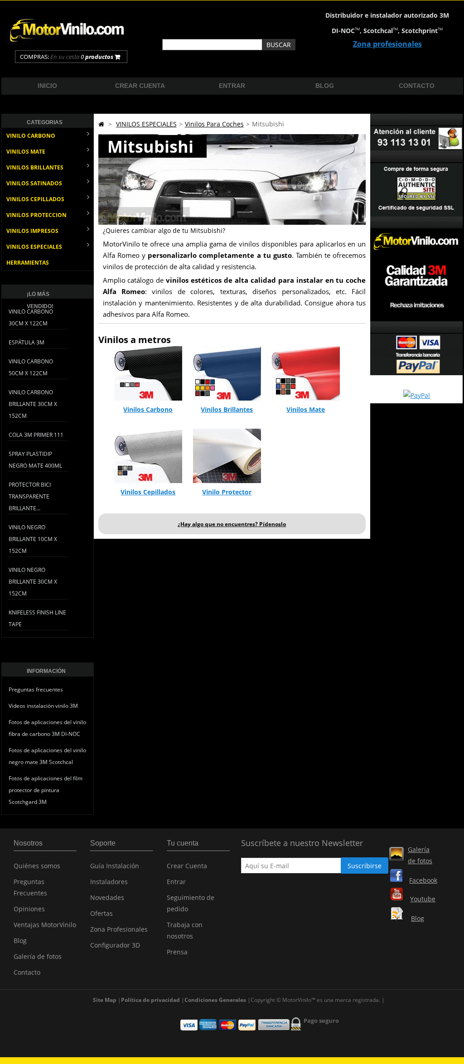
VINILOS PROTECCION (36, 215)
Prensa (177, 952)
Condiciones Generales (215, 1000)
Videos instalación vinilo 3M (43, 706)
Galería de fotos (38, 956)
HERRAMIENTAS (27, 262)
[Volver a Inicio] (101, 124)
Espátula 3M (26, 342)
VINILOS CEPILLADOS (35, 199)
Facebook (423, 880)
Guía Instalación (114, 865)
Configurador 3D (115, 945)
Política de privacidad (150, 1000)
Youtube (422, 899)
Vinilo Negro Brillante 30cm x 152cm (33, 581)
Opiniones (29, 908)
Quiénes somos (37, 865)
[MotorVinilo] (68, 42)
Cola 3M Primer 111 (36, 435)
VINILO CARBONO (30, 136)
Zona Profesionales (119, 929)
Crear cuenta (140, 85)
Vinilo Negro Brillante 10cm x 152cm (33, 539)
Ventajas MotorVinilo (45, 924)
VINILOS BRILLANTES (34, 167)
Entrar (232, 85)
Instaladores (109, 881)
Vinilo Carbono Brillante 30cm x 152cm (33, 404)
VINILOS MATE (25, 151)
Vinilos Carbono (148, 409)
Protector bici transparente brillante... (30, 496)
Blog (324, 85)
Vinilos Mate (305, 409)
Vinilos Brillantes (227, 409)
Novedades (107, 897)
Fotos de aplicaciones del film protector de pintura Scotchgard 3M (45, 790)
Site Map (104, 1000)
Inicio (47, 85)
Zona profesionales (387, 44)
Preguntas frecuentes (36, 689)
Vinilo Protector (226, 492)
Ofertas (101, 913)
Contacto (417, 85)
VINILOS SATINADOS (34, 183)
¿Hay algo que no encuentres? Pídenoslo (232, 524)
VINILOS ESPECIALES (34, 247)
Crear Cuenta (187, 865)
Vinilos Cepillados (148, 492)
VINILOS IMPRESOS (32, 231)
